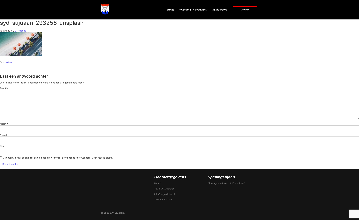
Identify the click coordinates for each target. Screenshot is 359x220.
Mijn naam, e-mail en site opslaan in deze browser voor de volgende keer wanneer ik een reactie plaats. (58, 158)
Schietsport (219, 9)
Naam (4, 124)
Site (2, 146)
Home (170, 9)
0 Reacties (20, 30)
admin (9, 62)
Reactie (4, 88)
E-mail (4, 135)
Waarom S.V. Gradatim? (193, 9)
